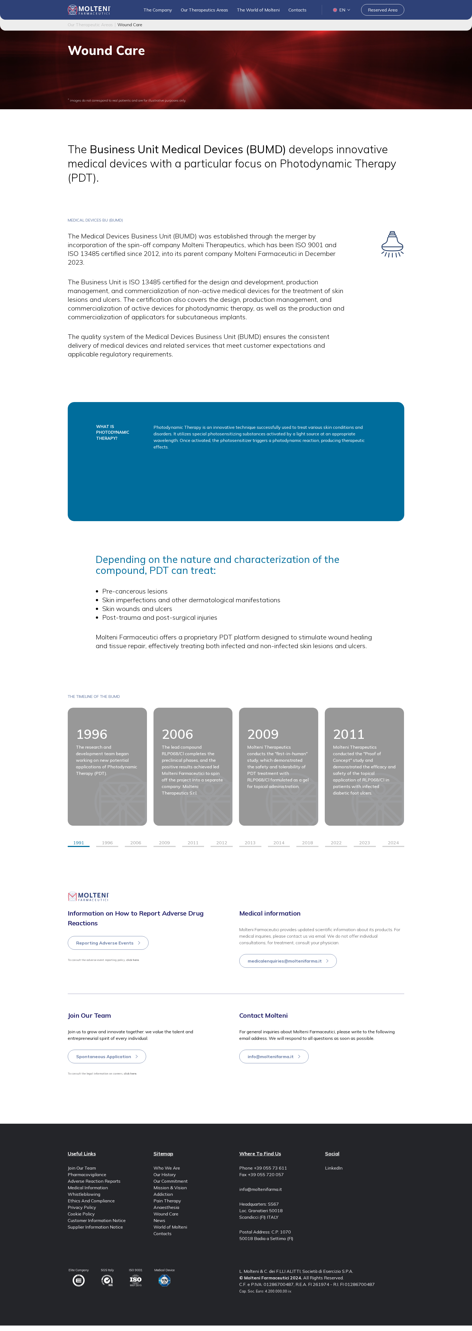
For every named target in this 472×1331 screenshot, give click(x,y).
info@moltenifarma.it (271, 1056)
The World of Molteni (258, 10)
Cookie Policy (81, 1214)
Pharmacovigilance (87, 1174)
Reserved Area (382, 10)
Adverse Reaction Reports (94, 1181)
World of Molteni (170, 1227)
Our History (165, 1174)
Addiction (163, 1194)
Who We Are (167, 1168)
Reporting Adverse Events (105, 943)
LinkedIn (334, 1168)
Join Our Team (82, 1168)
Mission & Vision (170, 1187)
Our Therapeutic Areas (90, 24)
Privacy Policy (82, 1207)
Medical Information (88, 1187)
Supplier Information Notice (95, 1227)
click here (132, 960)
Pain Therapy (167, 1200)
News (159, 1220)
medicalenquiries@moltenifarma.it (285, 961)
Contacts (297, 10)
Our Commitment (171, 1181)
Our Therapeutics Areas (204, 10)
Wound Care (166, 1214)
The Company (157, 10)
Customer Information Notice (97, 1220)
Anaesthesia (166, 1207)
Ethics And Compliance (91, 1200)
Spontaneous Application (103, 1056)
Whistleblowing (84, 1194)
